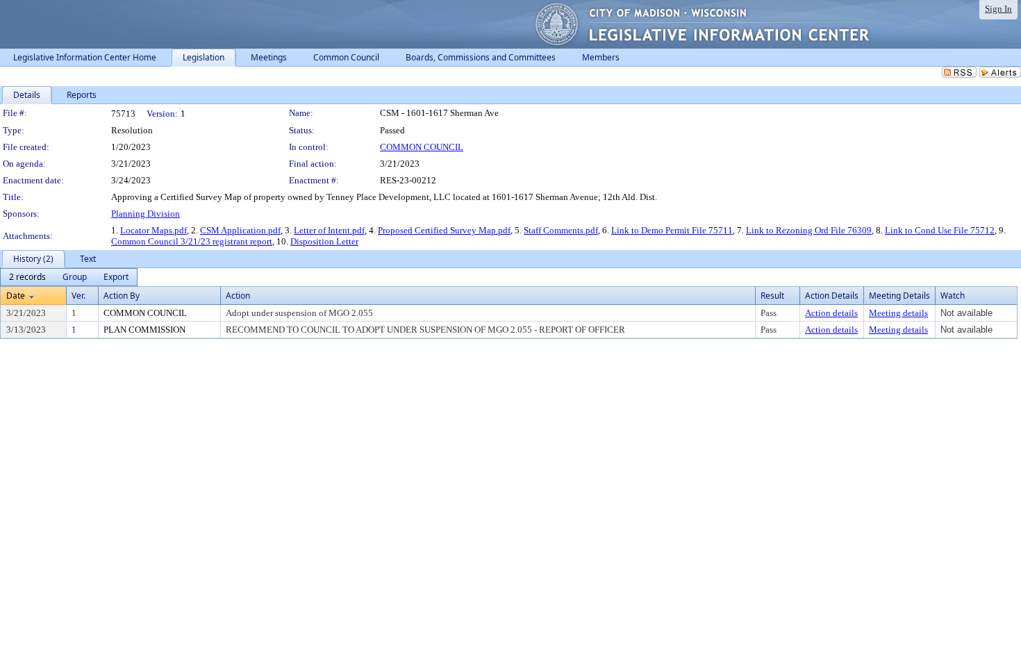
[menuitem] (27, 277)
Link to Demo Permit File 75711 (672, 230)
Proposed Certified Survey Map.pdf (444, 230)
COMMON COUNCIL (421, 147)
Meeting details (898, 313)
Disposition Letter (324, 241)
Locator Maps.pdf (153, 230)
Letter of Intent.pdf (329, 230)
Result (772, 295)
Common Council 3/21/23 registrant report (191, 241)
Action (238, 295)
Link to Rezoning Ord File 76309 (809, 230)
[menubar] (69, 277)
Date (15, 295)
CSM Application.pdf (240, 230)
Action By (121, 295)
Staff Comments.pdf (561, 230)
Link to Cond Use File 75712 (940, 230)
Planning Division (145, 213)
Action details (831, 313)
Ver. (78, 295)
